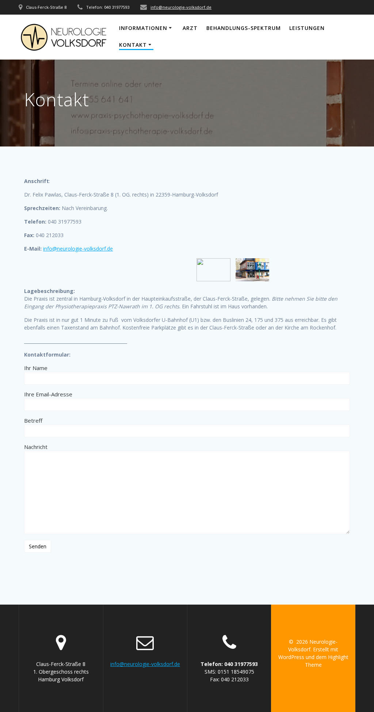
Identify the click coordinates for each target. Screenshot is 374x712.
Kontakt (133, 44)
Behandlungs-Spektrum (243, 27)
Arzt (190, 27)
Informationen (143, 27)
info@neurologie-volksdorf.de (180, 7)
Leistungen (307, 27)
